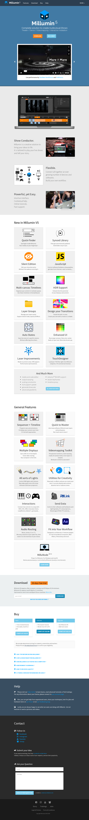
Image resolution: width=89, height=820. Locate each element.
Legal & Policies (36, 810)
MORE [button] (82, 3)
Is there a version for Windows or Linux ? (30, 673)
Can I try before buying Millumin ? (28, 654)
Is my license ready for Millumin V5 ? (28, 658)
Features (26, 3)
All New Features (53, 389)
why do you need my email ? (39, 599)
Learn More (44, 565)
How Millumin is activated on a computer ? (31, 662)
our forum (29, 702)
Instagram (22, 736)
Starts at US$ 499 (43, 631)
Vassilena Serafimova (46, 77)
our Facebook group (43, 702)
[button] (15, 62)
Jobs (51, 806)
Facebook (22, 734)
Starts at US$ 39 (22, 633)
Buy (41, 3)
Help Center (31, 692)
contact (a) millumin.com (47, 793)
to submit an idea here (40, 753)
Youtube (21, 739)
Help (46, 3)
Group (21, 741)
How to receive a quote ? (25, 669)
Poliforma (59, 77)
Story (35, 806)
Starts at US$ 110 (65, 631)
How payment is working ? (25, 665)
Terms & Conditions (49, 810)
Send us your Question (25, 793)
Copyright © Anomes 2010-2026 (43, 813)
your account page (58, 694)
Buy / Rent (51, 36)
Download (34, 3)
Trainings (43, 806)
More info (49, 592)
